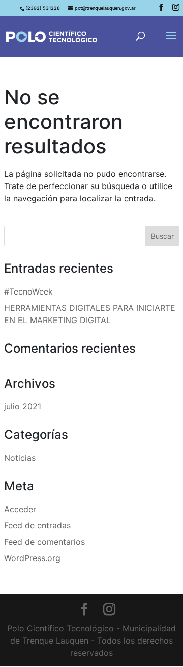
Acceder (20, 509)
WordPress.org (32, 558)
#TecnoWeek (28, 291)
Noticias (20, 457)
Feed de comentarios (44, 542)
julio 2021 (22, 406)
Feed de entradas (37, 525)
